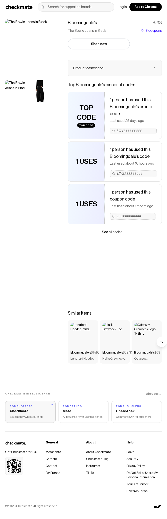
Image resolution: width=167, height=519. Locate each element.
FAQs (130, 452)
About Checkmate (98, 452)
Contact (51, 466)
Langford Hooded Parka (82, 359)
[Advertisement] (115, 270)
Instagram (93, 466)
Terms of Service (138, 484)
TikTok (90, 473)
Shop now (99, 44)
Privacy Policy (136, 466)
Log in (122, 7)
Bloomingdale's (80, 352)
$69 (157, 352)
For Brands (53, 473)
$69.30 (128, 352)
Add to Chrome (146, 6)
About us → (154, 393)
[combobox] (76, 7)
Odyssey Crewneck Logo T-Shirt (144, 359)
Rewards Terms (137, 491)
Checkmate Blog (97, 459)
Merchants (53, 452)
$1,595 (95, 352)
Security (132, 459)
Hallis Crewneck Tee (113, 359)
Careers (51, 459)
